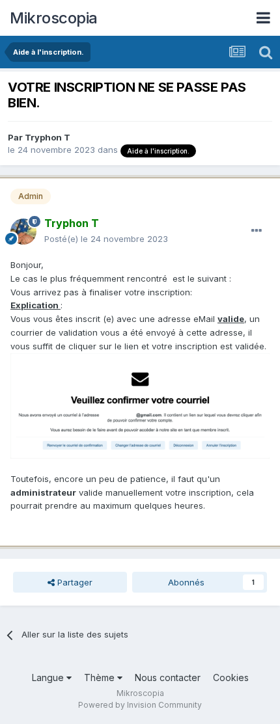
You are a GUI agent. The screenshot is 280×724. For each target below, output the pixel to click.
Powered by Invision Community (140, 705)
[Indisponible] (140, 404)
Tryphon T (47, 137)
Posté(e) (106, 239)
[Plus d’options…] (257, 231)
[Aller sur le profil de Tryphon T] (23, 232)
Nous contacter (168, 677)
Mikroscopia (54, 17)
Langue (49, 677)
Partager (73, 582)
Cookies (231, 677)
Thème (100, 677)
